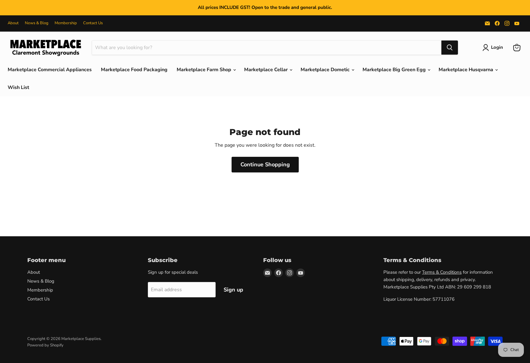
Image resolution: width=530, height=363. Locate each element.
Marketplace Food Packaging (134, 69)
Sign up (233, 289)
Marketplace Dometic (326, 69)
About (13, 23)
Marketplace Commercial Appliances (50, 69)
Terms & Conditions (442, 272)
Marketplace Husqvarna (466, 69)
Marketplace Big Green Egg (395, 69)
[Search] (449, 48)
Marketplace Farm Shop (204, 69)
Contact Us (93, 23)
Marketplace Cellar (266, 69)
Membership (66, 23)
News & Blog (36, 23)
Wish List (18, 87)
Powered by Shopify (45, 345)
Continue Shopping (265, 164)
